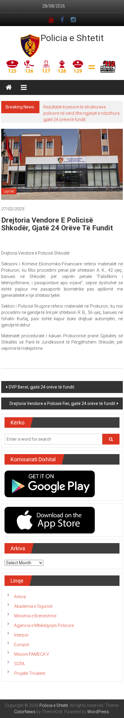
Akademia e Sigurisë (33, 606)
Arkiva (20, 596)
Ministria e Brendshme (35, 615)
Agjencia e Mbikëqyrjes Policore (44, 625)
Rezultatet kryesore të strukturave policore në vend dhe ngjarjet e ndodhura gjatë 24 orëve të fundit (81, 113)
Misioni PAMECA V (31, 654)
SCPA (19, 663)
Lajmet (9, 191)
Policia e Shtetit (72, 38)
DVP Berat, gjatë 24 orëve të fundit (41, 387)
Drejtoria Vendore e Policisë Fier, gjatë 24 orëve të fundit (62, 403)
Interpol (21, 635)
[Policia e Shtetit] (8, 87)
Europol (21, 644)
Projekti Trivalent (29, 673)
